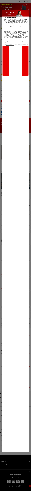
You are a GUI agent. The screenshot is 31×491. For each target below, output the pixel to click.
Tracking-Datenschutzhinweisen (10, 45)
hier (12, 22)
